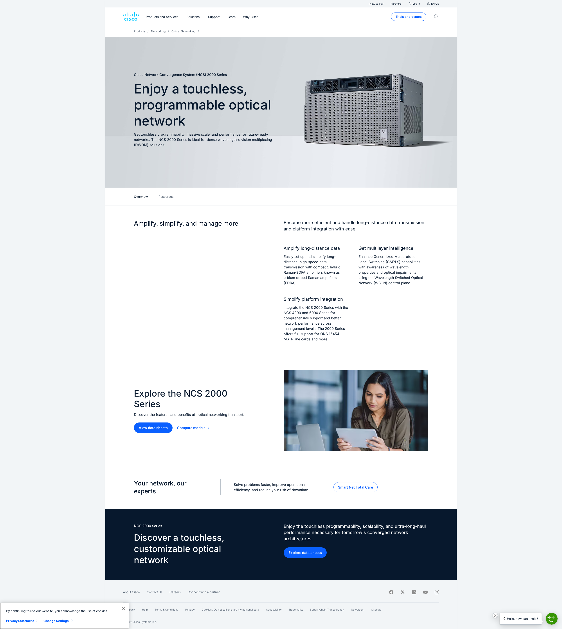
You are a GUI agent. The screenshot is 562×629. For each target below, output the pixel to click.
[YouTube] (425, 592)
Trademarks (296, 609)
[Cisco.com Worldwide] (131, 16)
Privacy (190, 609)
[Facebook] (391, 592)
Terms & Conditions (166, 609)
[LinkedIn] (414, 592)
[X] (402, 592)
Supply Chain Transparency (327, 609)
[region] (64, 616)
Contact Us (154, 592)
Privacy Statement (20, 621)
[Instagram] (437, 592)
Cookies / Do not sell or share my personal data (230, 609)
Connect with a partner (204, 592)
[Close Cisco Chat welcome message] (495, 615)
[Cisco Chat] (552, 619)
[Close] (123, 608)
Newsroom (357, 609)
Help (145, 609)
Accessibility (274, 609)
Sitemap (376, 609)
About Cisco (131, 592)
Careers (175, 592)
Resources (166, 196)
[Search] (436, 17)
